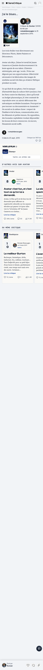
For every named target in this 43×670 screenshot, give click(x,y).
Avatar (24, 7)
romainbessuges (27, 31)
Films (13, 7)
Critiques (30, 7)
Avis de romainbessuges (9, 9)
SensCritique (6, 7)
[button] (39, 3)
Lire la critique (10, 215)
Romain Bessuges (24, 243)
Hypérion (19, 179)
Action (18, 7)
